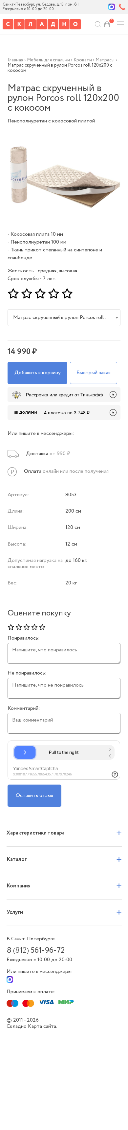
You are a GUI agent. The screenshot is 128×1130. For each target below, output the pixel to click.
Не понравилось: (27, 673)
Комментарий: (24, 708)
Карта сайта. (42, 1026)
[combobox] (64, 317)
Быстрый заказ (93, 372)
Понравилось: (24, 638)
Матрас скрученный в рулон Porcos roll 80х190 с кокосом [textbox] (65, 317)
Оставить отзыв (34, 795)
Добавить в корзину (37, 372)
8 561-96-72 (36, 951)
